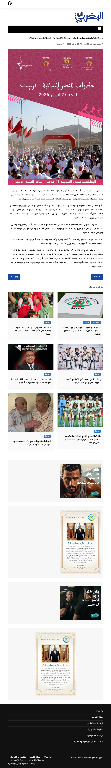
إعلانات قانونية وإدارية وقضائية (88, 741)
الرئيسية (96, 322)
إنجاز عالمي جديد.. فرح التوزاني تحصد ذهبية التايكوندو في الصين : (83, 381)
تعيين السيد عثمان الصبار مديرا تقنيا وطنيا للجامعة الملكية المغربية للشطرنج (31, 381)
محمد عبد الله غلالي (92, 44)
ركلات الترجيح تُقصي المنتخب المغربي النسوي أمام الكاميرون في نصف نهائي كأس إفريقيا (83, 440)
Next (16, 277)
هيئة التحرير (97, 717)
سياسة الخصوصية (95, 735)
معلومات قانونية (95, 729)
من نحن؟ (99, 711)
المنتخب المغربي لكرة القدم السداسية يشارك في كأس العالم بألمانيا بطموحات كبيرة (32, 331)
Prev (95, 277)
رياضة (59, 44)
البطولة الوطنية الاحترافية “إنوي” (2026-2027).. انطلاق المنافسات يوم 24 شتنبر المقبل (81, 331)
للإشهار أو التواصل (95, 723)
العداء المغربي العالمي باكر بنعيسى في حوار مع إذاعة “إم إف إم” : (32, 443)
